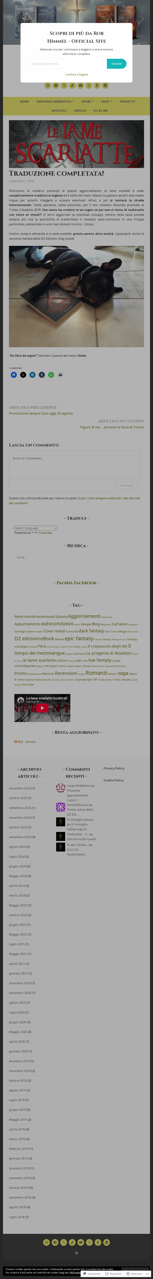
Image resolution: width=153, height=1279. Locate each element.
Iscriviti (116, 64)
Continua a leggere (76, 74)
